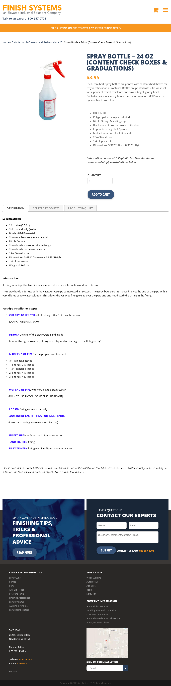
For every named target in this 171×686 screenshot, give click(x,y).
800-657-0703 (37, 18)
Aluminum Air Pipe (18, 605)
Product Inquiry (80, 208)
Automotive (92, 581)
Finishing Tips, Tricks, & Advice (101, 610)
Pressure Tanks (16, 593)
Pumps (12, 581)
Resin (89, 589)
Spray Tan (91, 593)
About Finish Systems (97, 606)
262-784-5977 (23, 663)
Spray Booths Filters (19, 609)
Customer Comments (97, 614)
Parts (11, 585)
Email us (13, 671)
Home (6, 42)
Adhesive (91, 585)
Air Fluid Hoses (16, 589)
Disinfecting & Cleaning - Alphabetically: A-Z (37, 42)
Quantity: (95, 175)
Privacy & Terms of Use (98, 622)
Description (15, 208)
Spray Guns (15, 577)
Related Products (46, 208)
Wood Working (94, 577)
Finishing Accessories (19, 597)
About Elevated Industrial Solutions (104, 618)
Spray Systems (16, 601)
